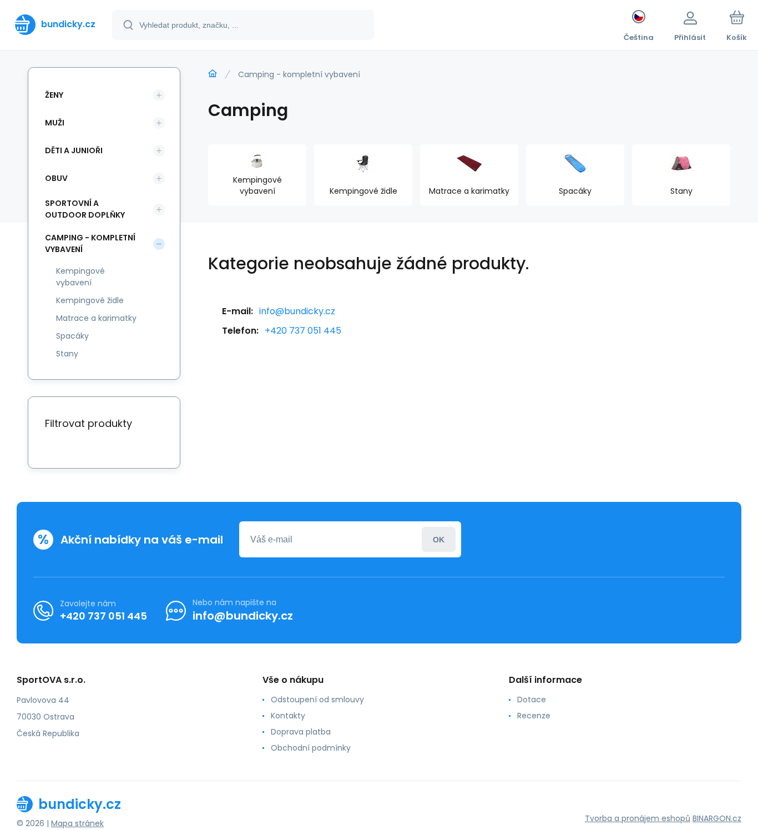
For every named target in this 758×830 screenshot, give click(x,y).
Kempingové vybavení (80, 276)
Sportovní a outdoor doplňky (85, 209)
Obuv (56, 178)
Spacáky (72, 335)
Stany (67, 353)
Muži (54, 122)
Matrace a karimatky (96, 318)
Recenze (533, 715)
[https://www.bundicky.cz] (212, 73)
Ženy (54, 94)
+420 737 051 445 (303, 330)
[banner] (55, 24)
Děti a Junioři (74, 150)
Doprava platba (301, 731)
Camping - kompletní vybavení (90, 243)
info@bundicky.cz (297, 311)
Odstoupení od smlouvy (317, 699)
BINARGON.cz (717, 818)
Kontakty (288, 715)
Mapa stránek (77, 823)
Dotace (531, 699)
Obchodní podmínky (311, 747)
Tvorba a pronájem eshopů (637, 818)
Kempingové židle (90, 300)
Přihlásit (439, 539)
